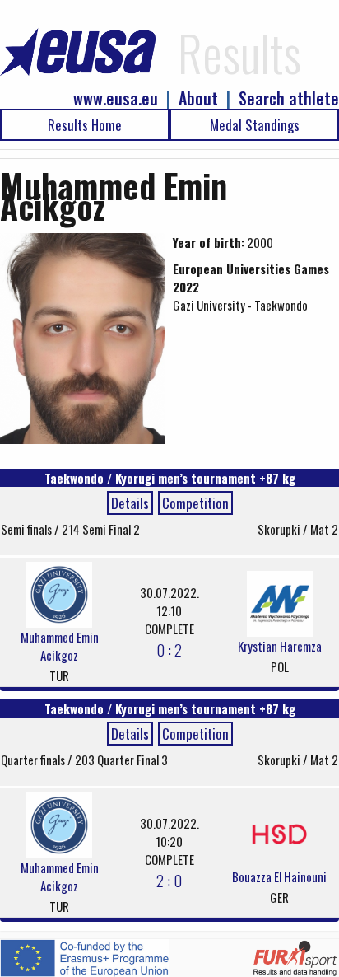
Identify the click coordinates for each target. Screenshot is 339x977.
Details (130, 503)
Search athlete (289, 98)
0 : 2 (169, 649)
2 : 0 (169, 879)
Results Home (85, 125)
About (198, 98)
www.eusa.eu (115, 98)
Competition (195, 503)
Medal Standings (255, 125)
